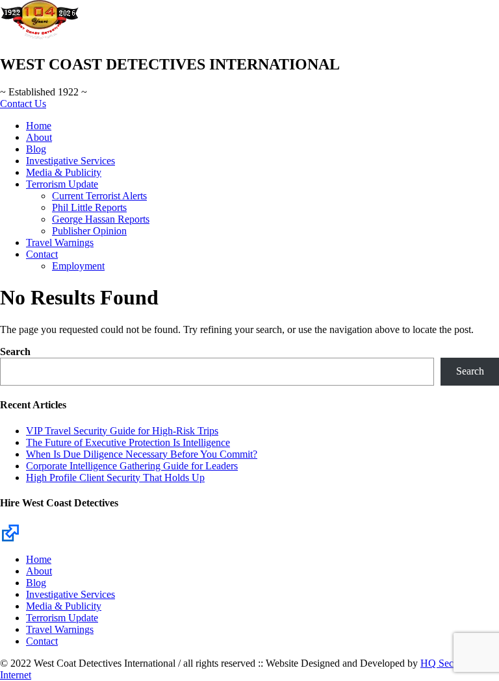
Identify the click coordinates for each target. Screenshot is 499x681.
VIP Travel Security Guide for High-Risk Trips (122, 430)
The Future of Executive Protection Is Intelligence (128, 442)
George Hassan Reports (100, 219)
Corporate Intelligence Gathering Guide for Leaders (132, 465)
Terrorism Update (62, 184)
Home (38, 125)
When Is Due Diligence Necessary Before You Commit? (141, 454)
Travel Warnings (60, 242)
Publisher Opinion (89, 230)
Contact (42, 254)
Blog (36, 149)
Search (15, 351)
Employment (78, 265)
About (39, 137)
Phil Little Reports (89, 207)
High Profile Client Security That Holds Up (115, 477)
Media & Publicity (63, 172)
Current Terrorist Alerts (99, 195)
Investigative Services (70, 160)
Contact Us (23, 103)
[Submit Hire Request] (10, 532)
